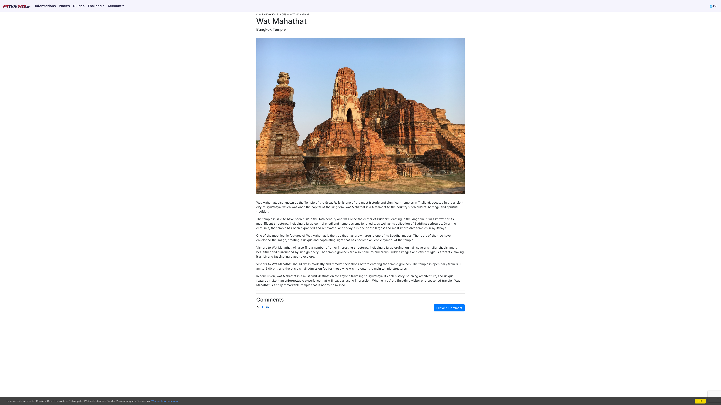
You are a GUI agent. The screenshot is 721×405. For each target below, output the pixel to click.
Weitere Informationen (164, 401)
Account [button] (114, 6)
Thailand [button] (94, 6)
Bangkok (268, 14)
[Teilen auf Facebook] (262, 306)
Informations (45, 6)
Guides (78, 6)
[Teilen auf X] (257, 306)
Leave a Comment (449, 308)
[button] (713, 6)
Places (64, 6)
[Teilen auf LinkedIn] (267, 306)
